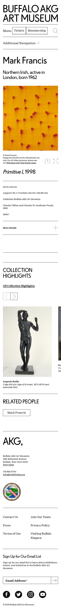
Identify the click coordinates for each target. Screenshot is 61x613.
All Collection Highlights (19, 285)
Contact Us (10, 516)
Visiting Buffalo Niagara (41, 535)
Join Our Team (41, 516)
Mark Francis (25, 60)
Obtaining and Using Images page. (21, 163)
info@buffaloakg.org (14, 474)
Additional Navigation (19, 43)
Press (7, 525)
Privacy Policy (40, 525)
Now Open (8, 464)
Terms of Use (12, 533)
